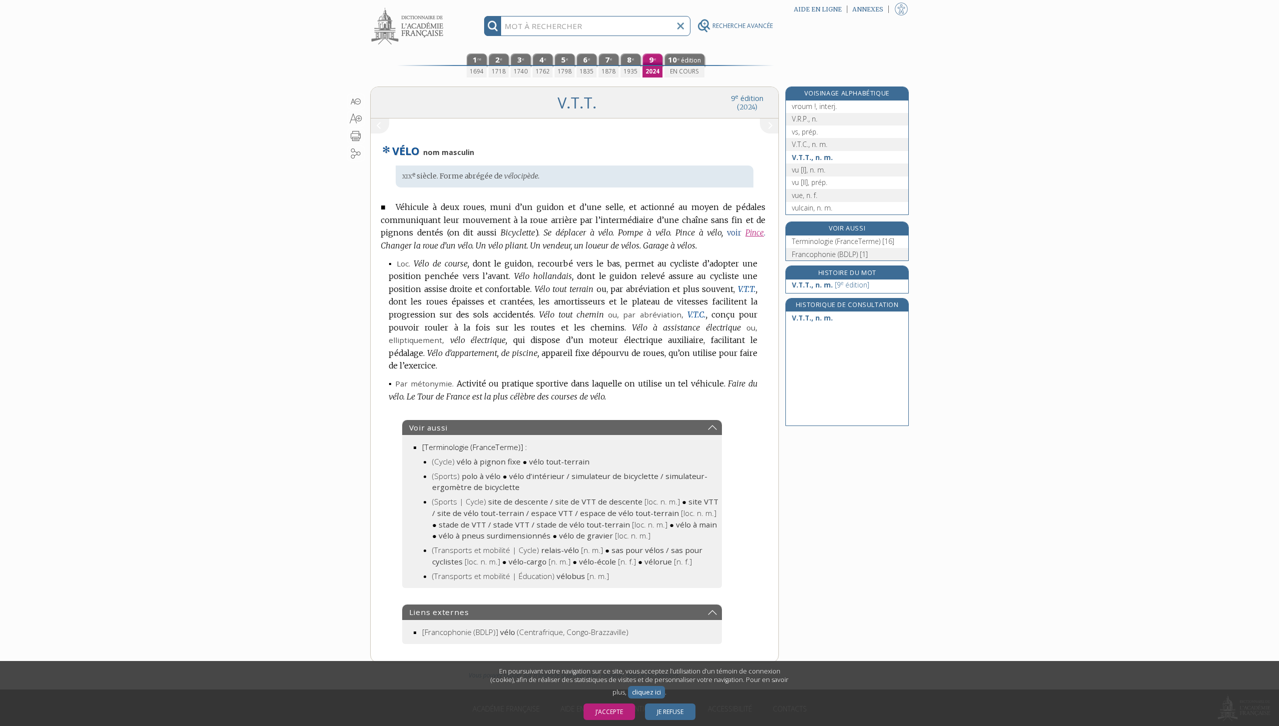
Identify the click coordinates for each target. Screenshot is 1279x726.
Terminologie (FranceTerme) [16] (843, 241)
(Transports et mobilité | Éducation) (520, 576)
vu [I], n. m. (808, 169)
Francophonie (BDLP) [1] (830, 254)
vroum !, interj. (814, 106)
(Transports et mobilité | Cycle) (517, 550)
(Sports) (466, 476)
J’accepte (609, 712)
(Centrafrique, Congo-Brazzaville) (525, 632)
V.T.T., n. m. (812, 157)
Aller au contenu (408, 8)
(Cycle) (476, 461)
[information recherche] (493, 26)
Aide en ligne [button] (818, 9)
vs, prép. (805, 131)
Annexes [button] (867, 9)
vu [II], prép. (809, 182)
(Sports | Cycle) (556, 501)
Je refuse (670, 712)
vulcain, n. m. (812, 207)
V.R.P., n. (804, 119)
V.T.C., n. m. (809, 144)
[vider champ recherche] (680, 26)
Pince (754, 233)
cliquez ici (646, 692)
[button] (356, 102)
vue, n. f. (804, 195)
